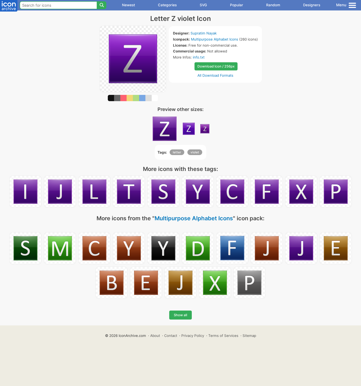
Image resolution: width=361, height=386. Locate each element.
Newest (128, 5)
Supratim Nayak (204, 33)
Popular (236, 5)
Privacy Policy (192, 336)
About (155, 336)
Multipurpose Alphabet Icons (214, 39)
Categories (167, 5)
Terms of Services (223, 336)
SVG (203, 5)
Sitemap (249, 336)
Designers (311, 5)
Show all (180, 315)
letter (177, 152)
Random (273, 5)
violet (195, 152)
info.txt (199, 57)
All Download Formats (215, 75)
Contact (170, 336)
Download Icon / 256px (216, 66)
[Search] (101, 5)
